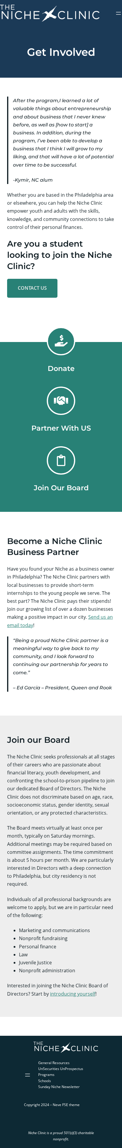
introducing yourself (72, 994)
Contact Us (32, 288)
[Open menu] (118, 13)
